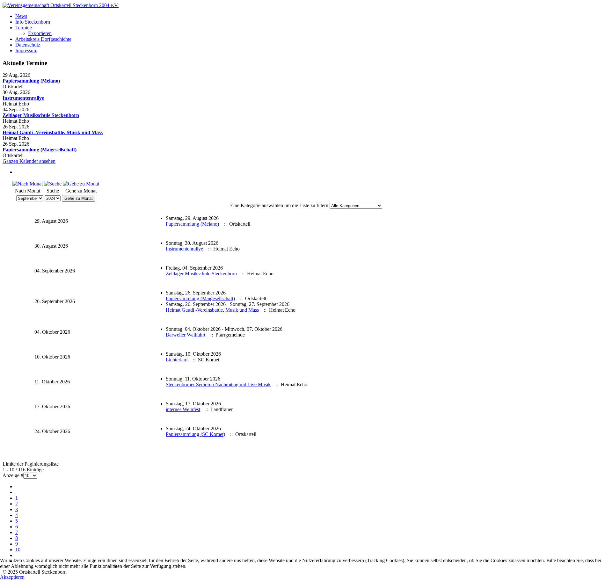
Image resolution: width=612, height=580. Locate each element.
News (21, 16)
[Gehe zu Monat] (81, 183)
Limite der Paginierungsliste (31, 464)
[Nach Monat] (27, 183)
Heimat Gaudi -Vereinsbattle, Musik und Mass (53, 132)
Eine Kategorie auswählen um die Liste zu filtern (279, 205)
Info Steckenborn (32, 22)
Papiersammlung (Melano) (31, 80)
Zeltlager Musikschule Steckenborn (41, 115)
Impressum (26, 50)
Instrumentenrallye (23, 98)
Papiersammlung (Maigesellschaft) (39, 149)
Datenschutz (27, 44)
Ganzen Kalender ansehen (29, 161)
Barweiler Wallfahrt (186, 334)
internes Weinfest (183, 409)
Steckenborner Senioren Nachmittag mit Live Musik (218, 384)
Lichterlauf (177, 359)
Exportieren (40, 33)
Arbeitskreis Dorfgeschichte (43, 39)
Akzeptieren (12, 577)
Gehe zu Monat (78, 198)
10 (17, 549)
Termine (23, 27)
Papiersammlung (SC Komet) (195, 434)
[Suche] (53, 183)
